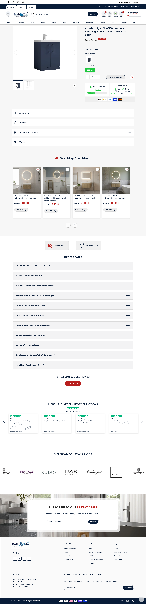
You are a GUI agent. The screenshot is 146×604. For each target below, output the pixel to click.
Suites (9, 22)
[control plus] (98, 77)
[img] (73, 408)
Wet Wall (124, 22)
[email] (18, 2)
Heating (102, 22)
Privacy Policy (68, 556)
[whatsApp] (23, 2)
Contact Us (135, 2)
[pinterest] (13, 2)
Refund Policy (68, 560)
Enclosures (89, 22)
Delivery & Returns (95, 552)
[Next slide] (74, 52)
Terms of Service (70, 548)
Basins (43, 22)
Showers (76, 22)
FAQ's (116, 548)
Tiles (112, 22)
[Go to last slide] (16, 52)
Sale (134, 22)
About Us (127, 2)
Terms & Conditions (96, 560)
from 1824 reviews (71, 411)
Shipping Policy (69, 552)
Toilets (54, 22)
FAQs (121, 2)
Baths (33, 22)
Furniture (21, 22)
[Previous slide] (68, 225)
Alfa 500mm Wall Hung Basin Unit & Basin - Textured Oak (25, 197)
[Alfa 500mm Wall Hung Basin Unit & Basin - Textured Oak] (27, 180)
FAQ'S (91, 556)
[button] (18, 85)
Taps (64, 22)
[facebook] (8, 2)
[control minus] (87, 77)
